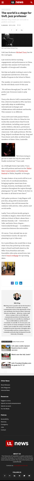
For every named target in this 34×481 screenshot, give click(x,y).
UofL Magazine (5, 387)
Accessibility (5, 419)
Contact (3, 430)
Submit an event (6, 406)
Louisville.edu (17, 462)
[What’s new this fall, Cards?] (6, 357)
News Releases (5, 385)
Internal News (5, 390)
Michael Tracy (21, 52)
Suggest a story (6, 400)
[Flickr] (10, 476)
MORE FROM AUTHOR (18, 341)
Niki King (5, 25)
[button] (31, 2)
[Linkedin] (14, 476)
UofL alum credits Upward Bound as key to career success (20, 348)
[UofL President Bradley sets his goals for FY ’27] (6, 365)
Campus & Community (4, 350)
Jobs (2, 427)
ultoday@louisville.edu (21, 465)
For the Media (5, 409)
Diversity (3, 422)
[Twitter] (24, 476)
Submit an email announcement (11, 403)
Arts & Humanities (6, 9)
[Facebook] (5, 476)
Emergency (4, 424)
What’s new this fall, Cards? (20, 354)
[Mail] (19, 476)
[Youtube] (29, 476)
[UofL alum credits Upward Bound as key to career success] (6, 348)
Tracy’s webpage (12, 256)
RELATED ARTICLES (7, 341)
